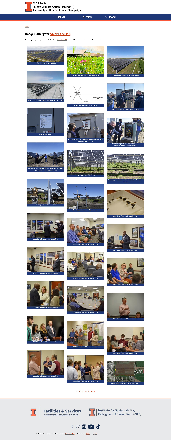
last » (93, 391)
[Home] (28, 7)
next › (87, 391)
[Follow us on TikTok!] (98, 428)
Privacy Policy (70, 434)
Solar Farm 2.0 (60, 34)
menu (59, 17)
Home (27, 27)
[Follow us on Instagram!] (84, 428)
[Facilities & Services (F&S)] (56, 412)
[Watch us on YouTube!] (91, 428)
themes (85, 17)
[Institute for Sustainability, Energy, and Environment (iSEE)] (115, 412)
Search (113, 17)
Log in (95, 434)
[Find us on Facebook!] (72, 428)
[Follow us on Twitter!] (77, 428)
